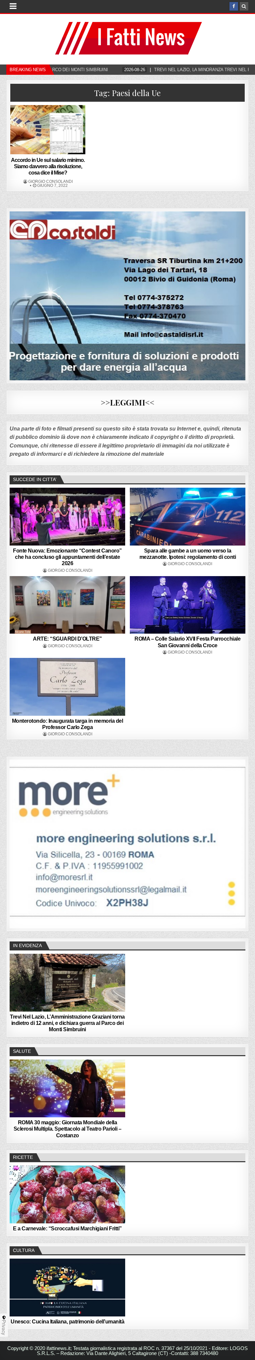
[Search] (244, 6)
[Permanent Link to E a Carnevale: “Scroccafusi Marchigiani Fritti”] (67, 1194)
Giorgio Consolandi (50, 182)
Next (237, 842)
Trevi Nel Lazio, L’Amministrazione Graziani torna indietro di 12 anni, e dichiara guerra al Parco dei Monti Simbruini (67, 1023)
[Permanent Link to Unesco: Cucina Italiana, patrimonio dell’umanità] (67, 1287)
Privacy (4, 1327)
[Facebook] (233, 6)
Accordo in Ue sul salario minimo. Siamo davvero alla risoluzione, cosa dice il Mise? (48, 166)
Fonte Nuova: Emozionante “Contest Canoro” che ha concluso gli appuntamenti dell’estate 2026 (67, 557)
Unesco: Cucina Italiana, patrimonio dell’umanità (67, 1321)
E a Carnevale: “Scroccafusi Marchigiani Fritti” (67, 1228)
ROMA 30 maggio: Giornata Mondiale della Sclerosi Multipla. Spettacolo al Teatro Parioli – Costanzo (68, 1129)
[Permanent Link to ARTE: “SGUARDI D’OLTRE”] (67, 605)
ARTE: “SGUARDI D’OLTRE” (67, 639)
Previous (18, 842)
